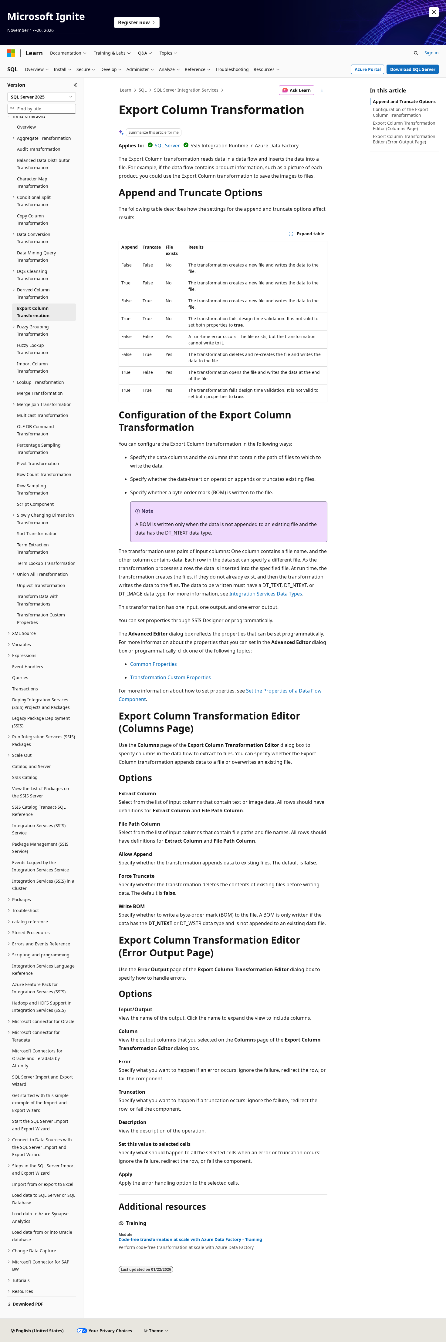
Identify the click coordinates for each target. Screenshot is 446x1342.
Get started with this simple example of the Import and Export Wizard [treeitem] (40, 1102)
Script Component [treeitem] (35, 504)
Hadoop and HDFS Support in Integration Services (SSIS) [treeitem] (42, 1006)
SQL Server (167, 145)
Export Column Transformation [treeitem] (33, 312)
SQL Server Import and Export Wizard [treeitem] (42, 1080)
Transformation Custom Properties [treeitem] (41, 618)
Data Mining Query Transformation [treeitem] (36, 256)
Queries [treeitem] (20, 677)
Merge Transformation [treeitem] (40, 393)
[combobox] (41, 97)
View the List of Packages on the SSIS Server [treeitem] (40, 792)
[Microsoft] (11, 53)
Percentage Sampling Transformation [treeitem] (39, 448)
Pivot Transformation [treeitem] (38, 463)
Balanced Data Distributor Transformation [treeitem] (43, 164)
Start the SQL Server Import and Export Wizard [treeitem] (40, 1125)
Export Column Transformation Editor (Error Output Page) (404, 139)
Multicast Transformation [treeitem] (42, 415)
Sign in (431, 52)
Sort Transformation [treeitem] (37, 533)
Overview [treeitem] (26, 127)
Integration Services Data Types (265, 593)
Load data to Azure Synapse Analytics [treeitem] (40, 1217)
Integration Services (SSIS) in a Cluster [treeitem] (43, 884)
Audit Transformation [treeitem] (38, 149)
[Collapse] (75, 85)
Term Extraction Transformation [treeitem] (33, 548)
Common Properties (153, 664)
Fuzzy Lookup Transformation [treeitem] (32, 349)
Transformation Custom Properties (170, 677)
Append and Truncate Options (404, 101)
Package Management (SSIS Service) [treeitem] (40, 847)
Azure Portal (368, 69)
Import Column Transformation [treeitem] (32, 367)
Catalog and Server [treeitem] (31, 766)
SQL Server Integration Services (186, 90)
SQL (143, 90)
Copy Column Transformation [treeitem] (32, 219)
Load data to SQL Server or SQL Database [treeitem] (43, 1199)
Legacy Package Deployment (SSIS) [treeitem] (41, 722)
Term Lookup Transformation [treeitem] (46, 563)
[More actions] (322, 90)
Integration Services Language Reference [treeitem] (43, 969)
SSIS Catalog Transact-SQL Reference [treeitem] (39, 810)
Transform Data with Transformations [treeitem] (38, 600)
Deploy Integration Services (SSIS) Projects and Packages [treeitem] (41, 703)
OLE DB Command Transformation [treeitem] (35, 430)
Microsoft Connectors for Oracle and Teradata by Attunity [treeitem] (37, 1058)
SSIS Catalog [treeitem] (25, 777)
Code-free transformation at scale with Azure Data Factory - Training (190, 1239)
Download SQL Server (412, 69)
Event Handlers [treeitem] (27, 666)
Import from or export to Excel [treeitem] (42, 1184)
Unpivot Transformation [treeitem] (41, 585)
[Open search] (416, 53)
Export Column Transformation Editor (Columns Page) (404, 125)
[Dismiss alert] (434, 12)
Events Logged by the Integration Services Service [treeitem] (40, 866)
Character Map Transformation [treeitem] (32, 182)
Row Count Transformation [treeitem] (44, 474)
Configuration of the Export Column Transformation (400, 112)
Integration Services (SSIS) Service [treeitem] (39, 829)
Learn (125, 90)
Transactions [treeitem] (25, 689)
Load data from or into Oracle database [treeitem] (42, 1236)
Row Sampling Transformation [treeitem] (32, 489)
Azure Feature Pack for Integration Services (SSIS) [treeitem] (39, 988)
